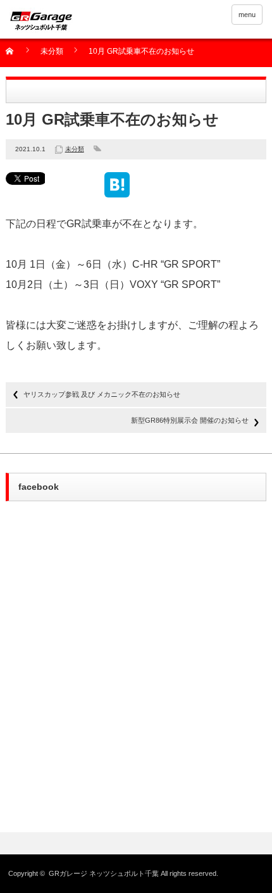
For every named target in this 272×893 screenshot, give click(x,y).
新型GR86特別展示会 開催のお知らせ (190, 420)
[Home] (17, 55)
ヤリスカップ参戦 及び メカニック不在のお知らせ (101, 394)
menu (247, 14)
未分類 (51, 51)
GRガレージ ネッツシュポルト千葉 (104, 873)
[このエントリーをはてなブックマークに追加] (117, 192)
